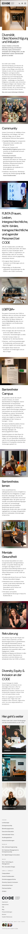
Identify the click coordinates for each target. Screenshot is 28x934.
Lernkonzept (5, 822)
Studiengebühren (7, 837)
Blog (3, 909)
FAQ (3, 907)
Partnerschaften (6, 888)
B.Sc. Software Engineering (9, 847)
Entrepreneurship (7, 825)
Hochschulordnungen (8, 840)
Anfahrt (4, 891)
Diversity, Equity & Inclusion (10, 882)
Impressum (5, 902)
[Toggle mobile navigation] (25, 3)
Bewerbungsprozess (8, 828)
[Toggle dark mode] (19, 3)
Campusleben (6, 873)
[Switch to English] (22, 3)
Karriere (4, 914)
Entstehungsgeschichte (9, 879)
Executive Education (8, 831)
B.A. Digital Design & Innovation (11, 855)
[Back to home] (8, 3)
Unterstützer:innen (7, 885)
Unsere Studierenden (8, 876)
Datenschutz (5, 904)
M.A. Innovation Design (8, 867)
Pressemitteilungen (7, 912)
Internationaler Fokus (8, 834)
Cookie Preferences (7, 917)
